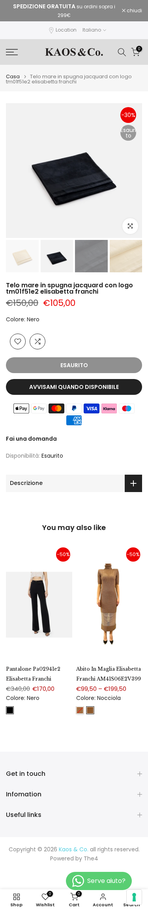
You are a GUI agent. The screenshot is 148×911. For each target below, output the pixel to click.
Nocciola (90, 710)
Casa (13, 76)
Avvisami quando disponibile (74, 387)
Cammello (80, 710)
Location (66, 29)
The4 (91, 858)
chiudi (134, 10)
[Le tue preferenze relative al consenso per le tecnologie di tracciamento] (134, 897)
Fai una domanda (31, 439)
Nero (10, 710)
